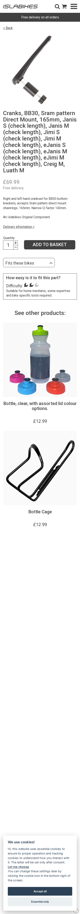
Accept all (40, 891)
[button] (57, 6)
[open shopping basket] (64, 6)
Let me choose (18, 867)
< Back (8, 28)
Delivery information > (18, 227)
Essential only (40, 901)
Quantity (9, 238)
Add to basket (50, 244)
